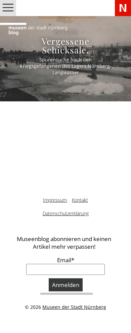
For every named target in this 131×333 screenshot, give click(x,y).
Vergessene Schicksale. (65, 45)
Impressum (55, 200)
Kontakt (80, 200)
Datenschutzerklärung (66, 213)
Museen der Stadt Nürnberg (74, 307)
